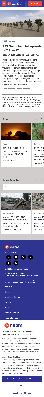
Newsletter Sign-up (12, 297)
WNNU (23, 275)
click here (36, 106)
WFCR (12, 275)
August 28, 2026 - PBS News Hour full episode (14, 218)
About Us (8, 287)
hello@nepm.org (16, 282)
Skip (22, 386)
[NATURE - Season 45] (16, 131)
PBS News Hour (8, 41)
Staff (7, 308)
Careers (8, 302)
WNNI (36, 275)
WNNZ (18, 275)
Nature (6, 144)
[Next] (41, 119)
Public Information (12, 318)
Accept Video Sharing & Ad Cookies (22, 379)
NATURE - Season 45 (13, 147)
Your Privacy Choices (22, 393)
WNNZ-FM (30, 275)
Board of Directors (12, 313)
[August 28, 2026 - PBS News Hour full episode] (16, 201)
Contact (8, 292)
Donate (36, 4)
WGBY (7, 275)
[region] (22, 358)
